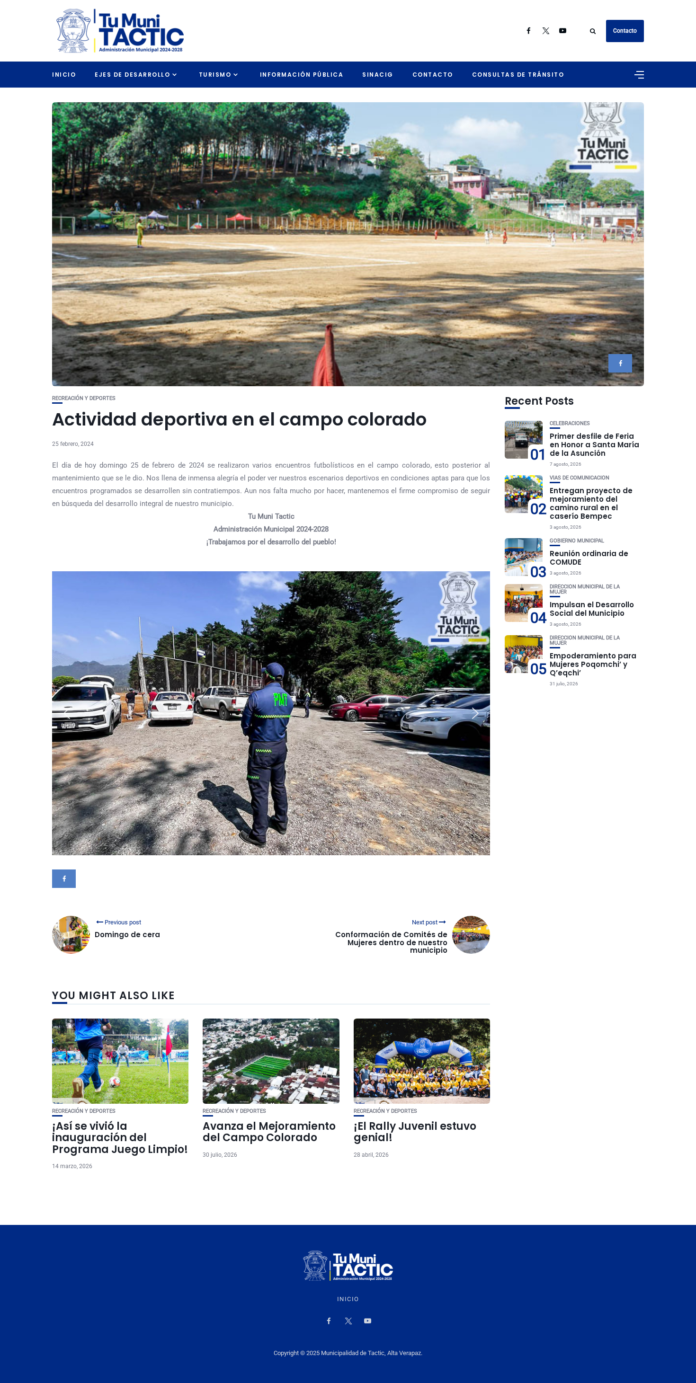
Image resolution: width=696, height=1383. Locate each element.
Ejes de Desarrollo (132, 75)
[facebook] (620, 363)
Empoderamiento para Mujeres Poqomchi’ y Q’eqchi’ (593, 664)
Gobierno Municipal (577, 540)
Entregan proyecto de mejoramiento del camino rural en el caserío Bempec (591, 503)
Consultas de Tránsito (518, 75)
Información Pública (302, 75)
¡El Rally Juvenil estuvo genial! (415, 1132)
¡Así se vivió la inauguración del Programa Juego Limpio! (120, 1137)
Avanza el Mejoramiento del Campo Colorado (269, 1132)
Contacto (625, 30)
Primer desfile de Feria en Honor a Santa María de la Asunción (594, 444)
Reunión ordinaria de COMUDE (589, 558)
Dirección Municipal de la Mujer (585, 589)
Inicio (64, 75)
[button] (66, 713)
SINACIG (377, 75)
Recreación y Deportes (84, 398)
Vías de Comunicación (579, 477)
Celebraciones (570, 423)
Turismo (215, 75)
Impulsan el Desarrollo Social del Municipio (592, 609)
